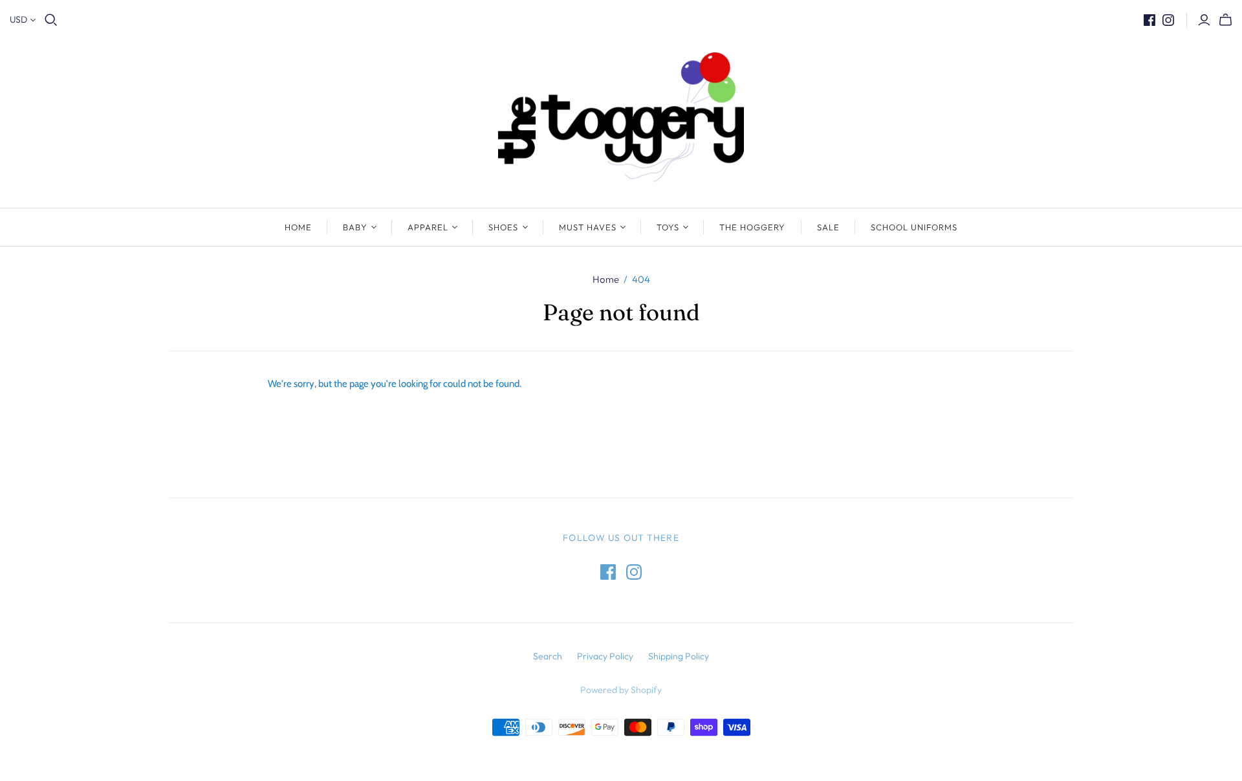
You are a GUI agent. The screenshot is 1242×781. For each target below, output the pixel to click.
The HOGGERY (752, 227)
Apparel (428, 227)
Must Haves (587, 227)
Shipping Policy (678, 656)
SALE (828, 227)
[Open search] (51, 20)
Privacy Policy (605, 656)
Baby (355, 227)
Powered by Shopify (621, 690)
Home (298, 227)
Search (547, 656)
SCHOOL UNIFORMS (914, 227)
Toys (668, 227)
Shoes (503, 227)
